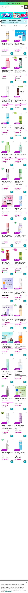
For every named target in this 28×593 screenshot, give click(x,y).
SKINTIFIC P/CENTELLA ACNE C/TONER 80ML (19, 183)
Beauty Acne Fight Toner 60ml (7, 399)
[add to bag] (11, 53)
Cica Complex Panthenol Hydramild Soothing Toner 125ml (7, 373)
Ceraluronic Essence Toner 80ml (19, 373)
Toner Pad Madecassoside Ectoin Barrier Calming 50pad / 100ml (7, 346)
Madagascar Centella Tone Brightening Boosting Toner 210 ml (7, 100)
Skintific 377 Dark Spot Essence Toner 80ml (7, 183)
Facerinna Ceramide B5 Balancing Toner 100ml (20, 454)
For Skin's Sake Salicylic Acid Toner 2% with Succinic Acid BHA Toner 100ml (20, 319)
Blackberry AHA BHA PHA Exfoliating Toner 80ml (7, 319)
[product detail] (7, 36)
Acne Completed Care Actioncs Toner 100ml (7, 454)
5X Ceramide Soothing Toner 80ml (7, 126)
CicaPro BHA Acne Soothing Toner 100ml (20, 399)
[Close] (26, 582)
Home (3, 10)
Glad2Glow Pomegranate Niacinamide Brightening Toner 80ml (7, 72)
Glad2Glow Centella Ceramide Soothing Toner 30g (7, 156)
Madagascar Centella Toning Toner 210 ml (7, 45)
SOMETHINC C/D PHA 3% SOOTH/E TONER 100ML (20, 237)
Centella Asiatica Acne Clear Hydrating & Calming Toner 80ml (20, 127)
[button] (26, 7)
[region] (14, 586)
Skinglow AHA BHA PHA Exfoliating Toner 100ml (20, 346)
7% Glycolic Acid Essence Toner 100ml (20, 156)
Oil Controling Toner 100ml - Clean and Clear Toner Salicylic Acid (20, 45)
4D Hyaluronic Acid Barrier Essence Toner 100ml (20, 210)
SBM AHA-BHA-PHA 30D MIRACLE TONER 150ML (20, 72)
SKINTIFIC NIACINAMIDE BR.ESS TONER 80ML (7, 237)
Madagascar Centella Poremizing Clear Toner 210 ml (20, 292)
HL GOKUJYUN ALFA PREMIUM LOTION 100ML (7, 264)
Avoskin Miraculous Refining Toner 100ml (20, 100)
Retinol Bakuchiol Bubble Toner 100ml (20, 427)
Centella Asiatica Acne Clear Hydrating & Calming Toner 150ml (20, 264)
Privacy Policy (8, 591)
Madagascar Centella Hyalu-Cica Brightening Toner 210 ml (7, 427)
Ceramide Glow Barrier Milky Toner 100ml (7, 291)
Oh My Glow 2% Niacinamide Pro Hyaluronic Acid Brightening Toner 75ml (7, 210)
